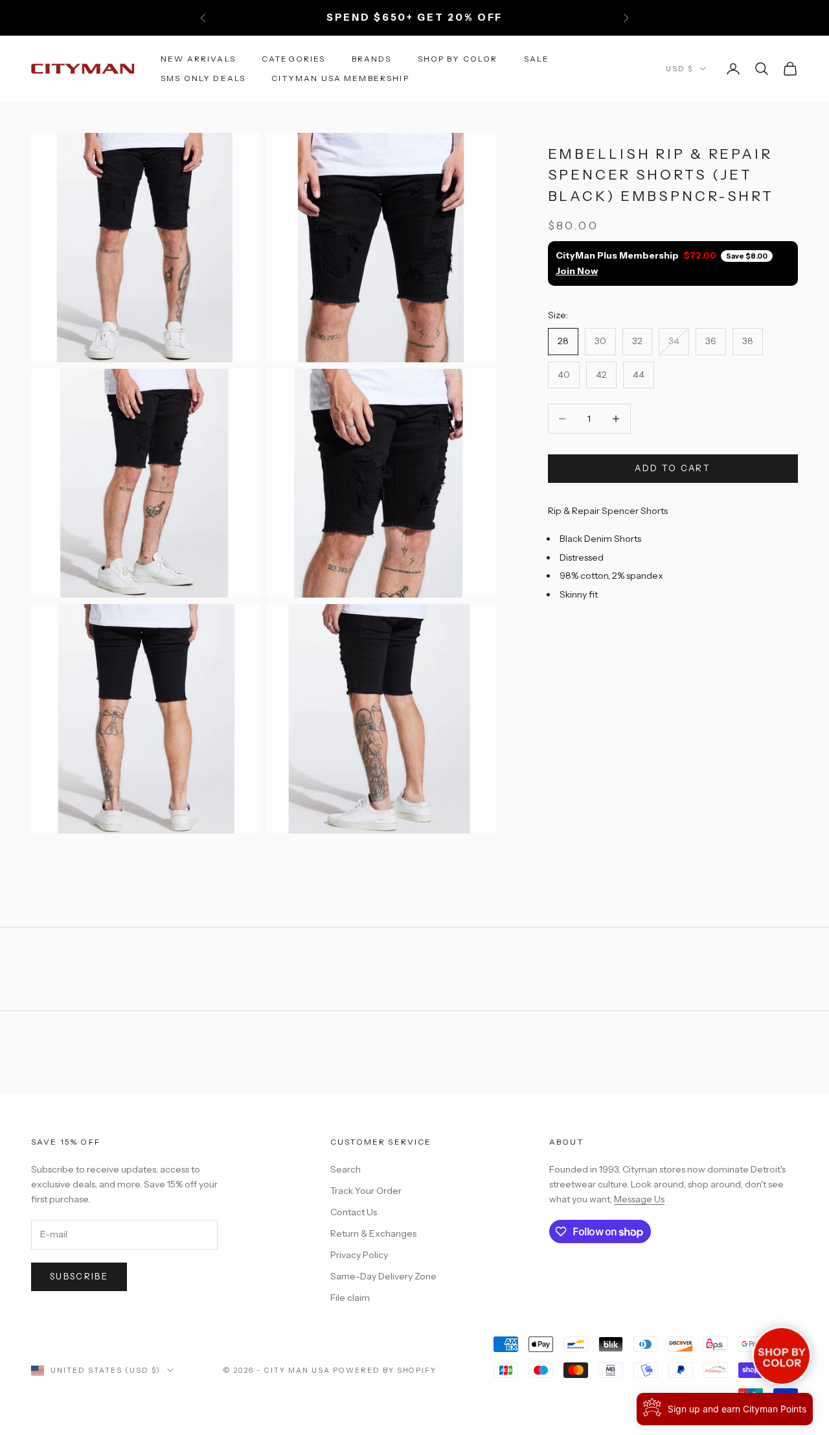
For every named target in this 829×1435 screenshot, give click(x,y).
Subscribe (79, 1276)
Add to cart (672, 468)
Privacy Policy (359, 1255)
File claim (350, 1297)
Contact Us (353, 1212)
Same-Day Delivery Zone (383, 1276)
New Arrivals (198, 58)
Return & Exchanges (373, 1233)
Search (345, 1169)
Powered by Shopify (385, 1370)
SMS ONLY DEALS (203, 78)
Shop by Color (458, 58)
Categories (294, 58)
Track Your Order (366, 1190)
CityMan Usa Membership (340, 78)
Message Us (639, 1199)
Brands (372, 58)
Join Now (577, 270)
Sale (537, 58)
